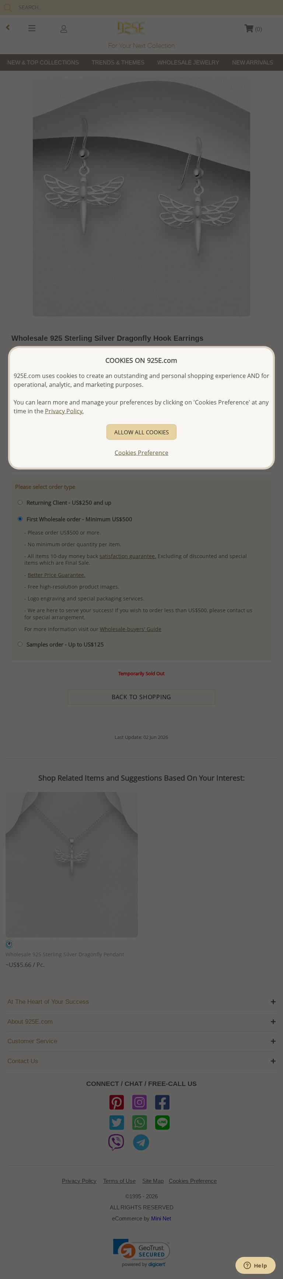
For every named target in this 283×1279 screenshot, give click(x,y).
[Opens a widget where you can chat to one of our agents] (255, 1266)
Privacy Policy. (64, 411)
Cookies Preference (141, 452)
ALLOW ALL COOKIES (141, 431)
